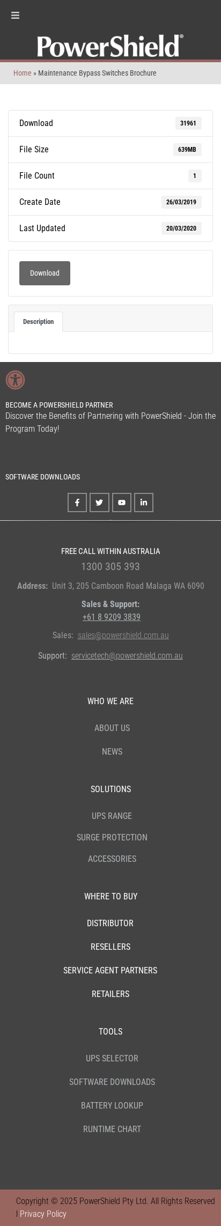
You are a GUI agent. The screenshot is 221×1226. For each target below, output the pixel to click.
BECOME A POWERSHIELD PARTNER (59, 405)
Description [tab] (38, 321)
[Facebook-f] (77, 502)
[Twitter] (99, 502)
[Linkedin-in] (143, 502)
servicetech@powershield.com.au (127, 656)
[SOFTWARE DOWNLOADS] (13, 454)
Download (45, 273)
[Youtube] (121, 502)
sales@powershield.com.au (123, 635)
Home (22, 73)
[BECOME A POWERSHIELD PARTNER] (15, 380)
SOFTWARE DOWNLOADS (42, 476)
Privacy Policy (43, 1214)
